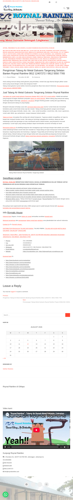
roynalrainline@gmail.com (31, 249)
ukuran (16, 67)
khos (8, 55)
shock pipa (24, 63)
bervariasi (40, 52)
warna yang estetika (48, 67)
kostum (21, 55)
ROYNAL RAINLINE (9, 182)
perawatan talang (55, 58)
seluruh (13, 63)
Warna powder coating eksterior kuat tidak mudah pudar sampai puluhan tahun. (30, 190)
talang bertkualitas (18, 65)
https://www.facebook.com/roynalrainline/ (18, 260)
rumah (64, 60)
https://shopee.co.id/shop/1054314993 (17, 277)
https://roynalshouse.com (13, 273)
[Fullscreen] (68, 447)
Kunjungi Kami (7, 256)
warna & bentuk (29, 67)
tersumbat (6, 67)
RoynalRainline (28, 492)
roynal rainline (51, 96)
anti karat (56, 50)
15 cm (31, 50)
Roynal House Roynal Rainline (52, 60)
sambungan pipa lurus (42, 62)
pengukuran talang (36, 58)
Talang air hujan (7, 117)
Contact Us (6, 224)
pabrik (35, 57)
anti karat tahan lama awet (35, 107)
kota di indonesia (30, 55)
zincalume (65, 67)
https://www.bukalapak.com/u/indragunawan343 (20, 269)
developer (20, 53)
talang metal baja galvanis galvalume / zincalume (40, 136)
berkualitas (32, 52)
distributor (28, 53)
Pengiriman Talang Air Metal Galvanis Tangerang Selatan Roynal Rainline (31, 48)
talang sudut (59, 65)
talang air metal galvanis (38, 98)
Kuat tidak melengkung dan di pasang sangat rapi (21, 192)
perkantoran (7, 60)
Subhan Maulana (8, 369)
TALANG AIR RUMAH (26, 228)
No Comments (36, 77)
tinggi (12, 67)
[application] (36, 430)
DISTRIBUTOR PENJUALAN (11, 228)
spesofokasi (44, 63)
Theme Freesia (45, 492)
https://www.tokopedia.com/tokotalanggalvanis (19, 275)
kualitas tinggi (40, 55)
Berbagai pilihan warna (12, 199)
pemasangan (55, 57)
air (38, 50)
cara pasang (54, 52)
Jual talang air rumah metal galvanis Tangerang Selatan (19, 96)
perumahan (15, 60)
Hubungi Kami (7, 216)
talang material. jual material (44, 65)
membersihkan (7, 57)
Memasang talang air (9, 127)
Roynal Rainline (47, 199)
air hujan (43, 50)
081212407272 (16, 1)
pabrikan (40, 57)
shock (19, 63)
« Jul (4, 358)
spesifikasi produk (34, 63)
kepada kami (48, 216)
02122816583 (7, 1)
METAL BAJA (62, 228)
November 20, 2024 (23, 77)
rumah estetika (17, 62)
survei (57, 63)
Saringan (67, 62)
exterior (35, 53)
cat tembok (65, 52)
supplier (51, 63)
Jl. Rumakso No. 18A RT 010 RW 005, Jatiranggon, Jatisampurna (24, 457)
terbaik (66, 65)
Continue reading (47, 34)
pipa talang (38, 60)
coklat (5, 53)
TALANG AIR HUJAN (51, 228)
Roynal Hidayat (11, 77)
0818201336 (35, 1)
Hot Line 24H (10, 245)
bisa (48, 52)
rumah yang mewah (28, 62)
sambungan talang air (56, 62)
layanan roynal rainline (53, 55)
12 (28, 344)
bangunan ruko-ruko (21, 52)
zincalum (58, 67)
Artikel (5, 48)
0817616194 (26, 1)
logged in (13, 291)
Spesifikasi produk (12, 178)
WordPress (39, 495)
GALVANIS (6, 230)
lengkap (64, 55)
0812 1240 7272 (42, 96)
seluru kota (7, 63)
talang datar (30, 65)
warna (22, 67)
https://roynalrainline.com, (31, 251)
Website (8, 251)
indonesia (48, 53)
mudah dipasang (27, 57)
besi (45, 52)
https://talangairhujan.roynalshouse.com (51, 251)
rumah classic (7, 62)
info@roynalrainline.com (11, 471)
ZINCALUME (22, 230)
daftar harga (12, 53)
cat (60, 52)
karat (4, 55)
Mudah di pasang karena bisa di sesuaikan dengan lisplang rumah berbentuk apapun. (31, 196)
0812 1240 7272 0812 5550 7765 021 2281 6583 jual (16, 50)
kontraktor (15, 55)
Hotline (58, 34)
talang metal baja (32, 220)
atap (61, 50)
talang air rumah (26, 216)
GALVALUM (13, 230)
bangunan (11, 52)
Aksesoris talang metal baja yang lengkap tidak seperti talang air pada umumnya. (30, 194)
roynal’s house (37, 199)
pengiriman (25, 58)
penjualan (46, 58)
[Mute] (65, 447)
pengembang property (15, 58)
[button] (5, 494)
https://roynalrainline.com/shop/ (15, 271)
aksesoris (49, 50)
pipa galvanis (23, 60)
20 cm (34, 50)
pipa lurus (31, 60)
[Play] (5, 447)
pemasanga (46, 57)
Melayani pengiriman (9, 220)
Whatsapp (9, 247)
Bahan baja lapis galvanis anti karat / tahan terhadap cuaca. (24, 188)
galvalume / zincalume (27, 100)
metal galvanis (17, 57)
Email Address (10, 249)
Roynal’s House (17, 224)
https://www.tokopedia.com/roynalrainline (18, 267)
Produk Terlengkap (47, 27)
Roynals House (15, 212)
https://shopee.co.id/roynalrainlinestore (17, 264)
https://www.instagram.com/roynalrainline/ (18, 262)
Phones (8, 240)
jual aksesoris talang (59, 53)
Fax (7, 243)
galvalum (41, 53)
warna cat (38, 67)
